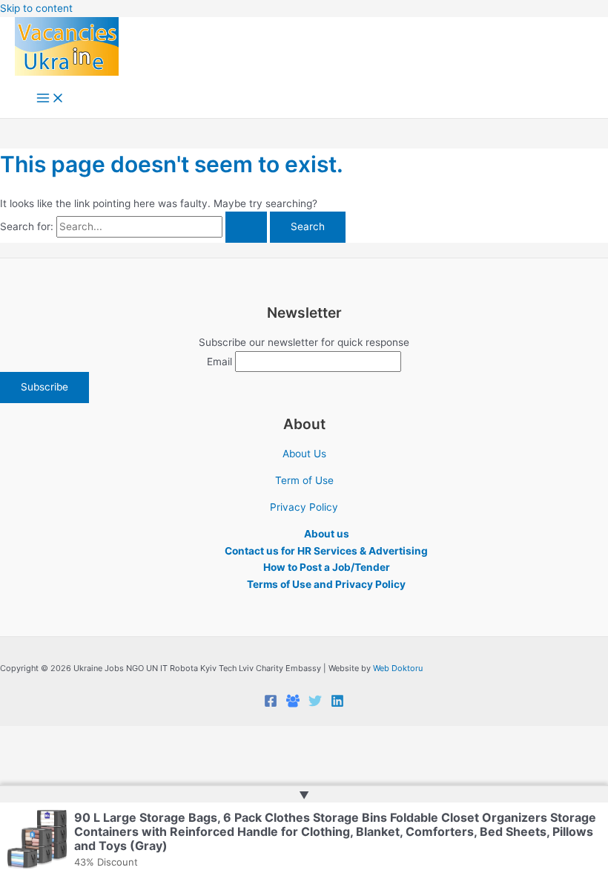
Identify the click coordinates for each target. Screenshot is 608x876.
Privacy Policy (304, 507)
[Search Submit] (246, 227)
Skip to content (36, 8)
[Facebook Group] (293, 704)
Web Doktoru (398, 668)
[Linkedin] (337, 704)
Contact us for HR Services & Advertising (326, 551)
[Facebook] (270, 704)
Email (219, 361)
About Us (304, 454)
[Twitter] (315, 704)
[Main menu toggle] (50, 99)
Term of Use (304, 480)
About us (326, 534)
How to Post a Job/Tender (326, 567)
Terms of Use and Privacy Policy (326, 584)
